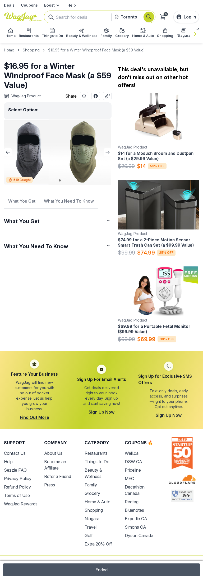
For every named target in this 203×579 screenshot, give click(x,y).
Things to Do (97, 461)
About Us (53, 453)
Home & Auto (97, 501)
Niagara (92, 518)
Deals (9, 5)
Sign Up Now (101, 412)
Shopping (31, 50)
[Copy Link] (107, 96)
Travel (90, 527)
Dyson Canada (139, 535)
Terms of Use (17, 495)
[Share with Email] (84, 96)
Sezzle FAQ (15, 470)
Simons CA (135, 527)
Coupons (29, 5)
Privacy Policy (17, 478)
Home (9, 50)
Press (49, 484)
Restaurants (96, 453)
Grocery (92, 493)
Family (91, 484)
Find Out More (34, 417)
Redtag (132, 501)
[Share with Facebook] (95, 96)
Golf (89, 535)
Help (71, 5)
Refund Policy (17, 487)
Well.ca (132, 453)
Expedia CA (136, 518)
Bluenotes (134, 510)
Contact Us (15, 453)
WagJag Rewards (21, 503)
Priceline (133, 470)
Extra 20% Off (98, 544)
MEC (129, 478)
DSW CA (133, 461)
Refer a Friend (57, 476)
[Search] (149, 17)
